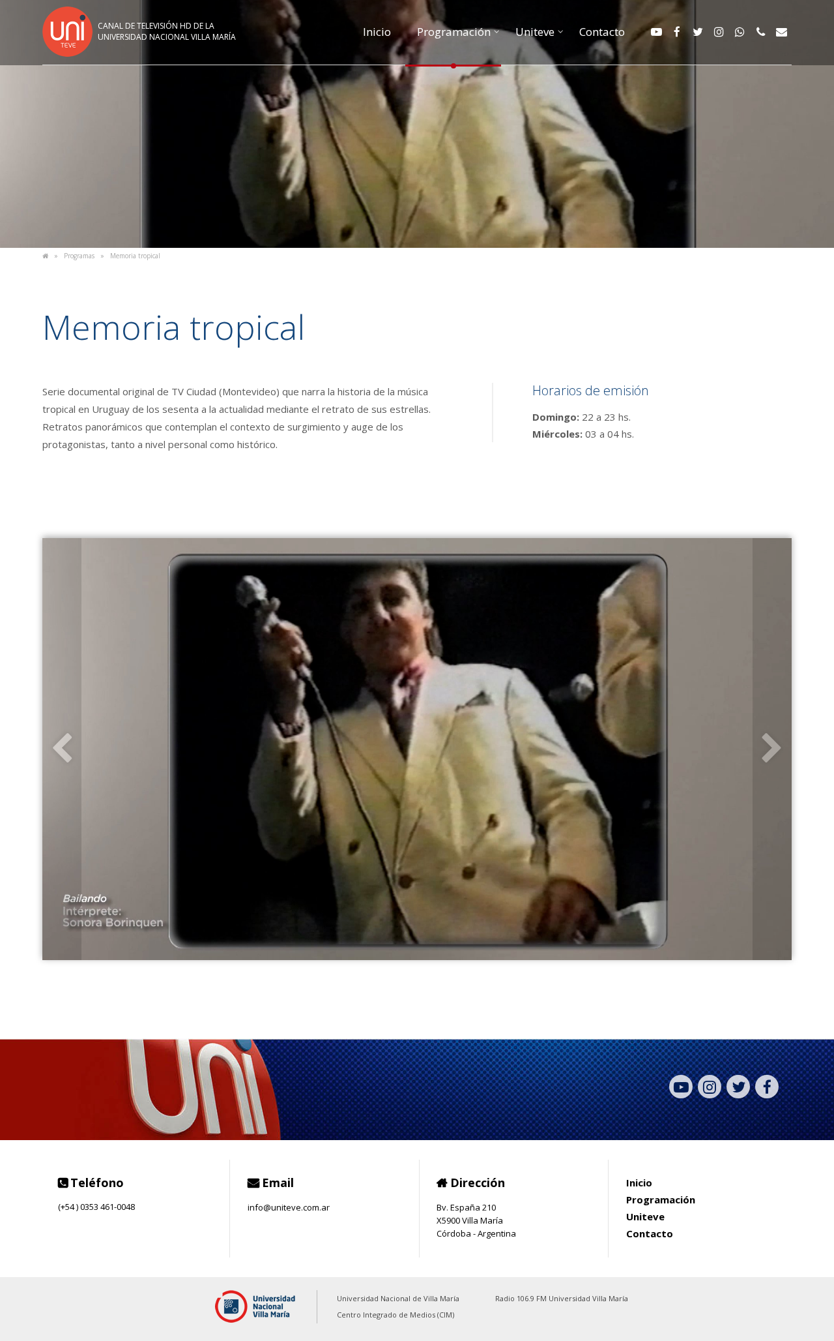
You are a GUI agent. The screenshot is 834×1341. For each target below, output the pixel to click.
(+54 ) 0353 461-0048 (96, 1207)
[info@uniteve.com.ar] (781, 32)
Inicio (377, 31)
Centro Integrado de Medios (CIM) (395, 1314)
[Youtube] (656, 32)
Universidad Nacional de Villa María (398, 1298)
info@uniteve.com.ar (289, 1207)
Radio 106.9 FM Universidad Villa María (561, 1298)
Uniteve (534, 31)
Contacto (602, 31)
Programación (454, 31)
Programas (79, 255)
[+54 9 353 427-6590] (739, 32)
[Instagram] (718, 32)
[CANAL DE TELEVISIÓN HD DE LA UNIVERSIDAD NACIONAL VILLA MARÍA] (146, 52)
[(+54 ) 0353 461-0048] (760, 32)
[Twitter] (697, 32)
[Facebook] (677, 32)
